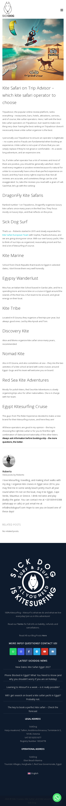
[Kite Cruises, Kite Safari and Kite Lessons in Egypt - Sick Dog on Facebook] (29, 651)
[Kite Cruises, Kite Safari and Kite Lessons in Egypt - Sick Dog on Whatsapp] (13, 651)
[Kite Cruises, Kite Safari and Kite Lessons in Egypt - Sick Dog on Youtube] (44, 651)
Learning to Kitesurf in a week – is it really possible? (33, 687)
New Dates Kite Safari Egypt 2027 (32, 666)
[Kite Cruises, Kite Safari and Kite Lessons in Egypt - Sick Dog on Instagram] (21, 651)
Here (44, 635)
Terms (20, 624)
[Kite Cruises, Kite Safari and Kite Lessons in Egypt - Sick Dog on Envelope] (52, 651)
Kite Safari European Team (15, 234)
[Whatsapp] (57, 797)
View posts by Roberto (13, 474)
